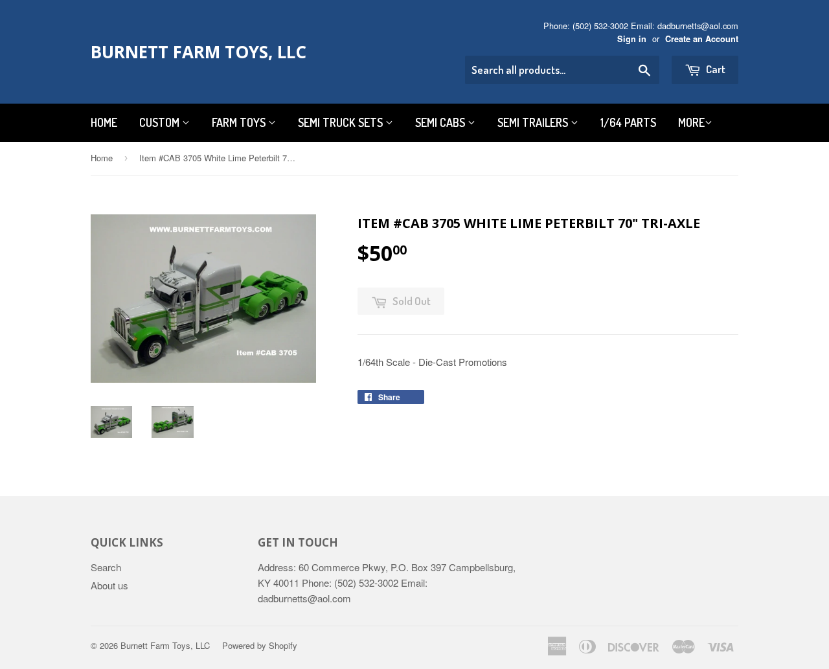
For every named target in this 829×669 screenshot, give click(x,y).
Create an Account (701, 39)
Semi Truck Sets (341, 122)
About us (109, 585)
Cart (714, 69)
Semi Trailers (534, 122)
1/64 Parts (628, 122)
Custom (160, 122)
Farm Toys (240, 122)
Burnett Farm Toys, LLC (198, 51)
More (691, 122)
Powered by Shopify (259, 645)
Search (106, 567)
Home (104, 122)
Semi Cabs (441, 122)
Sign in (631, 39)
